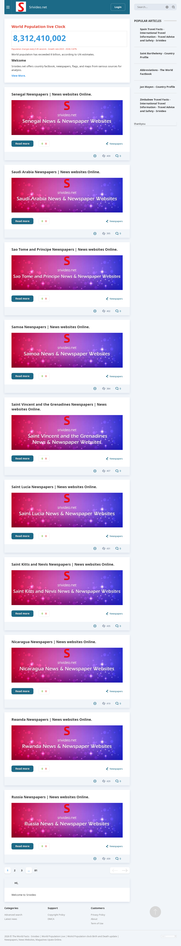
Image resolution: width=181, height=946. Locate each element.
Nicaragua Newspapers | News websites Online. (53, 641)
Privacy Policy (98, 914)
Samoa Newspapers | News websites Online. (50, 326)
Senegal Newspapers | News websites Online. (51, 94)
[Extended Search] (167, 7)
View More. (18, 75)
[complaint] (95, 155)
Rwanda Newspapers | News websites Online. (51, 719)
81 (35, 870)
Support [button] (53, 908)
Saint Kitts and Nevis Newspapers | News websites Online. (62, 564)
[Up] (155, 912)
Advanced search (13, 914)
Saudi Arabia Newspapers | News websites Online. (55, 171)
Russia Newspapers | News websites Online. (50, 797)
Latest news (10, 919)
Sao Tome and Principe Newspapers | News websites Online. (64, 249)
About (94, 919)
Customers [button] (97, 908)
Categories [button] (11, 908)
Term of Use (97, 923)
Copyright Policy (56, 914)
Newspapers (116, 143)
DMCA (51, 919)
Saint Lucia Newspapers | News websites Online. (54, 486)
